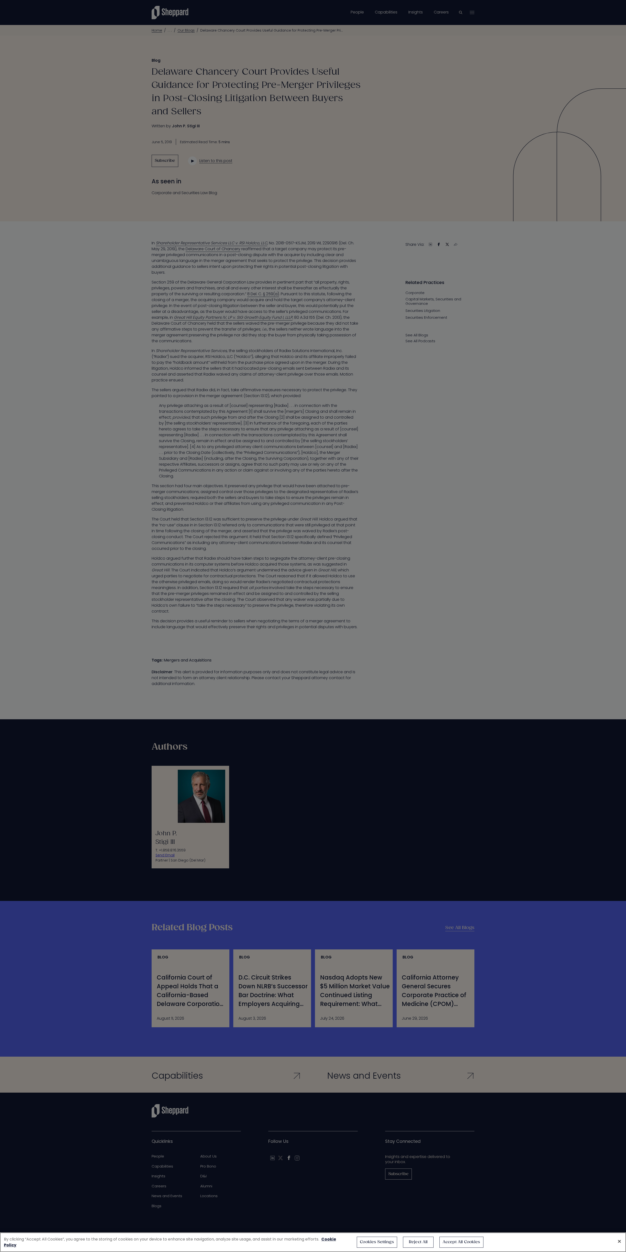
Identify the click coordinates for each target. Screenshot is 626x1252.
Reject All (418, 1242)
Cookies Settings (377, 1242)
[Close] (619, 1241)
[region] (313, 1242)
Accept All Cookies (461, 1242)
